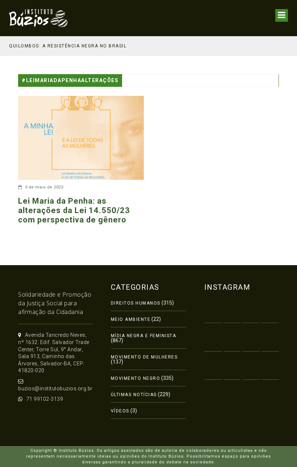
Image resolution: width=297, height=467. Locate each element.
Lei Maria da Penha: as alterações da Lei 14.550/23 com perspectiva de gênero (74, 210)
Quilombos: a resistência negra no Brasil (67, 45)
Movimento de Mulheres (144, 357)
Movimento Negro (135, 378)
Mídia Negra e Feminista (143, 335)
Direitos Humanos (135, 303)
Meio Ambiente (131, 319)
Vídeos (120, 410)
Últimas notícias (134, 394)
